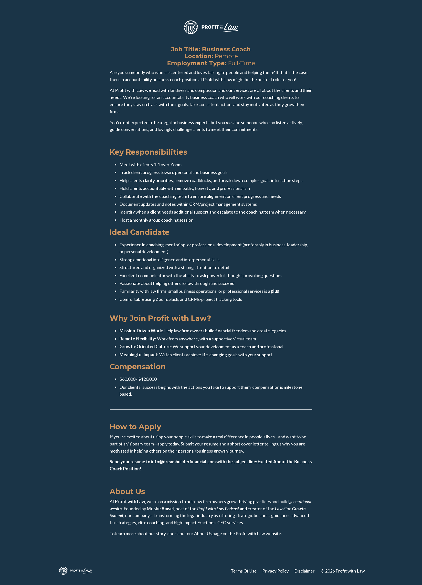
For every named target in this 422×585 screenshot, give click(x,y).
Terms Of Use (244, 571)
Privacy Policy (275, 571)
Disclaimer (304, 571)
